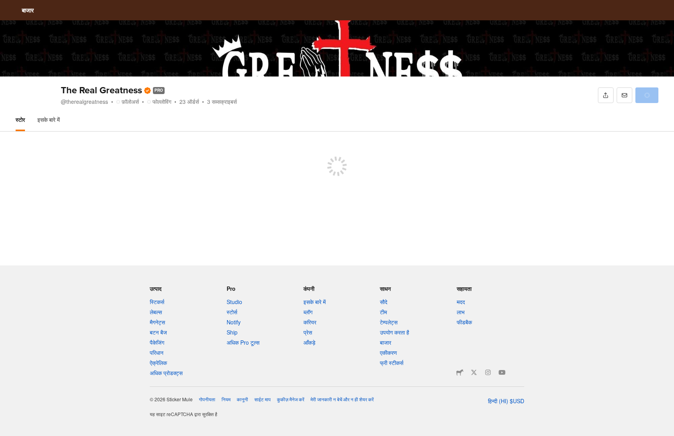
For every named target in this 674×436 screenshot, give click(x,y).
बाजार (28, 10)
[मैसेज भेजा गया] (624, 95)
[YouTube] (502, 372)
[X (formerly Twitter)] (474, 372)
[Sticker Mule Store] (460, 372)
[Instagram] (488, 372)
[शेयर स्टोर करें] (606, 95)
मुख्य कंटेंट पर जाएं (6, 6)
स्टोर (20, 119)
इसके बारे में (48, 119)
